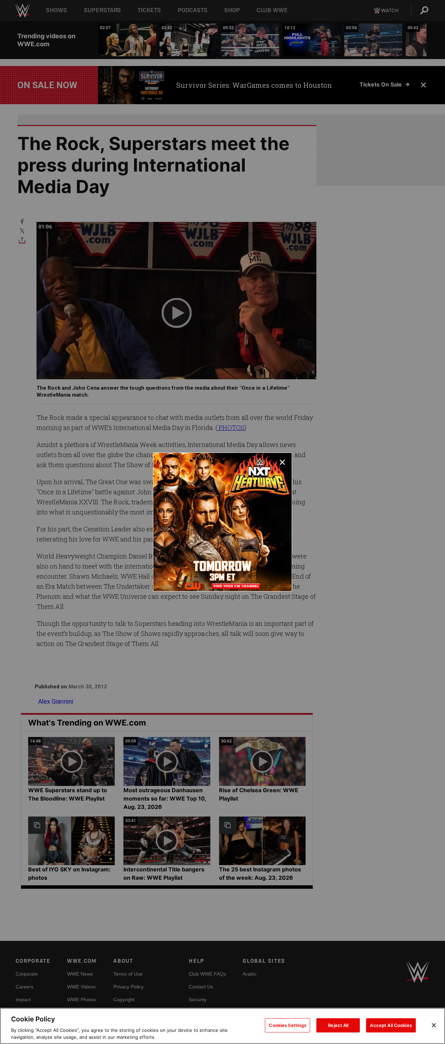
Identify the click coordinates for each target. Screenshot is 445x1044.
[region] (222, 1026)
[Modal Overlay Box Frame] (222, 522)
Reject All (338, 1025)
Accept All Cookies (391, 1025)
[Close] (434, 1025)
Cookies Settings (287, 1025)
